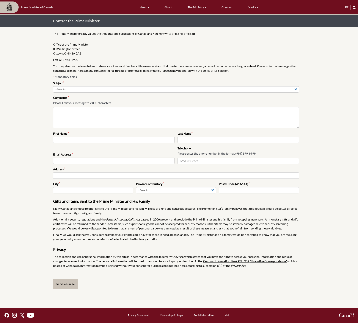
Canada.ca (72, 265)
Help (227, 315)
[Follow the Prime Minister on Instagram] (14, 315)
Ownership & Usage (171, 315)
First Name (60, 133)
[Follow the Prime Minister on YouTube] (30, 315)
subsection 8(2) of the (223, 265)
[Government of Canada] (346, 315)
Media (252, 7)
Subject (58, 83)
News (143, 7)
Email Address (62, 154)
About (168, 7)
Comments (60, 97)
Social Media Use (203, 315)
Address (58, 169)
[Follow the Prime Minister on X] (22, 315)
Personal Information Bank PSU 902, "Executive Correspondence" (245, 261)
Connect (227, 7)
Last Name (184, 133)
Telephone (184, 148)
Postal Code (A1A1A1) (233, 184)
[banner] (27, 7)
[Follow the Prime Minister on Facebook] (6, 315)
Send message (65, 283)
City (56, 184)
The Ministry (196, 7)
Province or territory (149, 184)
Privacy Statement (138, 315)
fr (347, 7)
